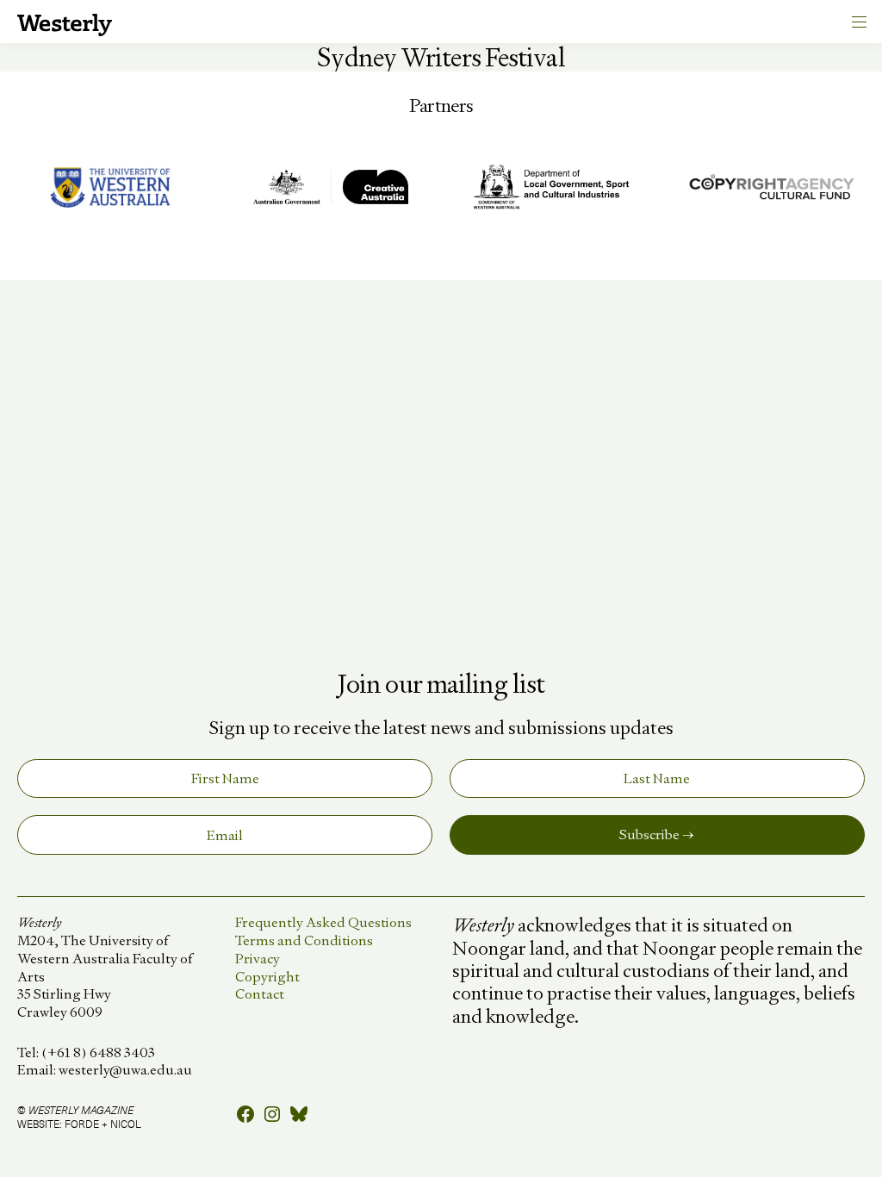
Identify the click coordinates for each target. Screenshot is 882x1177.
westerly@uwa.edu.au (125, 1070)
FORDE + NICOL (103, 1123)
